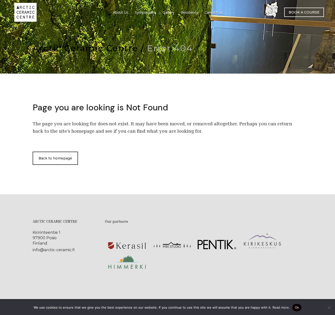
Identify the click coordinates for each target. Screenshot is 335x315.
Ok (297, 307)
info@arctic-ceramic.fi (54, 250)
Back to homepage (55, 158)
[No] (328, 307)
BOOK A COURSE (304, 12)
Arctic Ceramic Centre (85, 48)
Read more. (281, 307)
